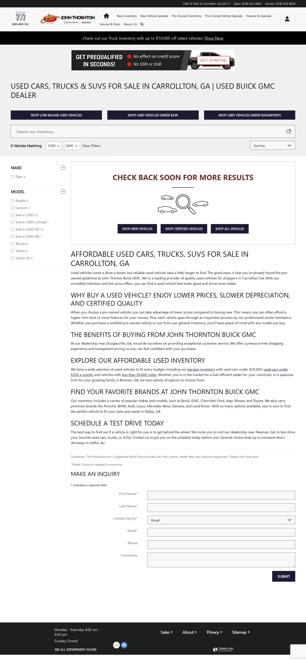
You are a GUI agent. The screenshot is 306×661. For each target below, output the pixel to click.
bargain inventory (201, 369)
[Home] (21, 19)
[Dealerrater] (116, 645)
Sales (165, 632)
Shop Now (214, 38)
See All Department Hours (75, 649)
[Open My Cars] (285, 19)
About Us (130, 24)
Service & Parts (110, 24)
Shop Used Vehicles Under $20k (153, 115)
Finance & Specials (258, 16)
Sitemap (239, 632)
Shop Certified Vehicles (184, 229)
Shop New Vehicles (137, 229)
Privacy (213, 632)
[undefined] (153, 60)
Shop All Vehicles (229, 229)
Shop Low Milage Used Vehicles (56, 115)
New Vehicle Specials (154, 16)
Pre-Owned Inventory (187, 16)
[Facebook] (124, 645)
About (188, 632)
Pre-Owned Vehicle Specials (224, 16)
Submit (284, 576)
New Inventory (127, 16)
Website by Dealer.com (223, 649)
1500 (51, 145)
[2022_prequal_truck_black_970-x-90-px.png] (153, 60)
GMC (70, 145)
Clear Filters (91, 145)
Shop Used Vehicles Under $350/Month (249, 115)
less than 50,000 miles (139, 374)
